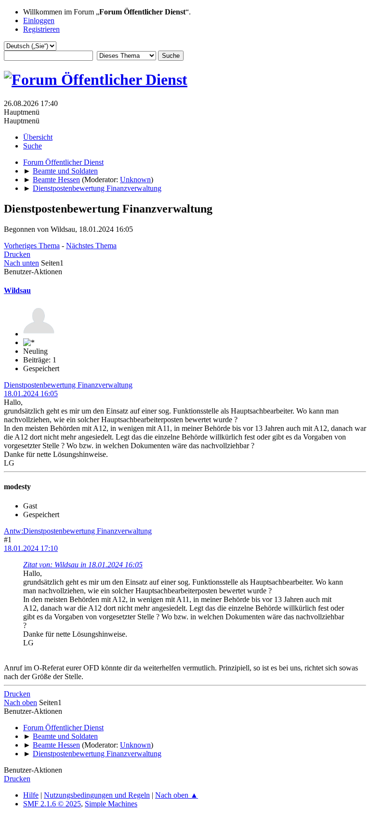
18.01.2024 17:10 (31, 548)
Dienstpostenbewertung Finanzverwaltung (68, 385)
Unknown (135, 179)
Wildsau (17, 290)
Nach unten (21, 263)
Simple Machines (111, 804)
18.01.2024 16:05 (31, 393)
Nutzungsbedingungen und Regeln (97, 795)
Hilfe (31, 795)
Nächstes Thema (91, 245)
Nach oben (20, 702)
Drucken (17, 254)
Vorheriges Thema (32, 245)
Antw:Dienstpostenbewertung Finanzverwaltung (78, 531)
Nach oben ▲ (176, 795)
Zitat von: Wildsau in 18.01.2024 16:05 (83, 565)
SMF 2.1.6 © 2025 (52, 804)
